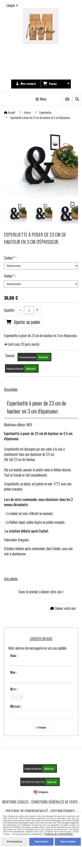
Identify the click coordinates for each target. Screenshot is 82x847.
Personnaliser (15, 841)
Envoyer (42, 727)
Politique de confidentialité (27, 811)
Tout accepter (68, 841)
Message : (15, 706)
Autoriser (43, 357)
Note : (13, 689)
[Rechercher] (77, 99)
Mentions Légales (15, 801)
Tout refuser (41, 841)
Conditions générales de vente (54, 801)
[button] (72, 212)
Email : (14, 655)
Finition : (10, 276)
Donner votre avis (65, 608)
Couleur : (10, 257)
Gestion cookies (62, 811)
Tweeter (10, 355)
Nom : (13, 672)
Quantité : (9, 310)
